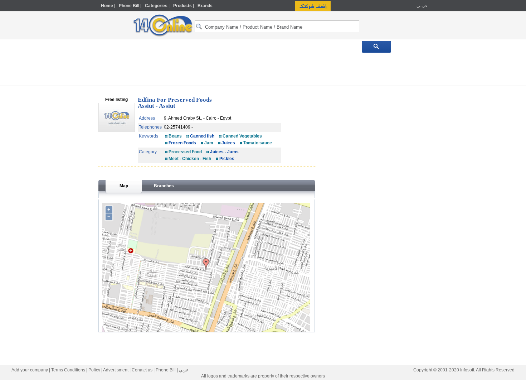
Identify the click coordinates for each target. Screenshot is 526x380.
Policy (94, 369)
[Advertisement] (458, 152)
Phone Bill (129, 5)
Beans (175, 136)
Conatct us (142, 369)
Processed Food (185, 151)
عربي (184, 369)
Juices (228, 142)
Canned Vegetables (242, 136)
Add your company (29, 369)
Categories (156, 5)
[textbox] (277, 26)
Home (107, 5)
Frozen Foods (182, 142)
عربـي (421, 5)
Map (124, 185)
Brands (205, 5)
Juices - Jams (224, 151)
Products (182, 5)
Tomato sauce (257, 142)
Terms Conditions (68, 369)
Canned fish (202, 136)
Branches (164, 185)
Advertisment (115, 369)
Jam (208, 142)
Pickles (226, 158)
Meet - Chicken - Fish (190, 158)
